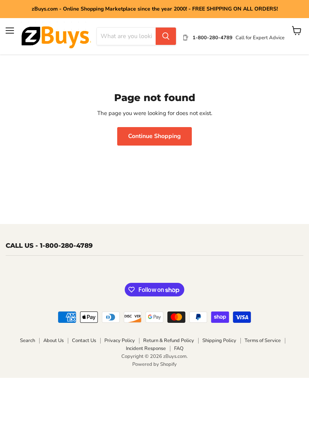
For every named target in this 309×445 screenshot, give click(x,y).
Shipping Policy (219, 340)
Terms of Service (263, 340)
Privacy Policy (119, 340)
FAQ (179, 348)
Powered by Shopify (154, 364)
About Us (53, 340)
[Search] (166, 36)
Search (27, 340)
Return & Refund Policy (168, 340)
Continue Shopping (154, 136)
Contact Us (84, 340)
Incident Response (146, 348)
